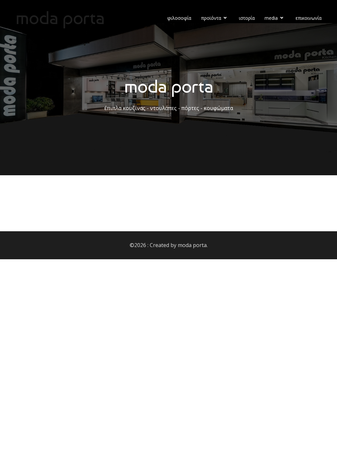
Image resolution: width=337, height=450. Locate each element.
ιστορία (247, 18)
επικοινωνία (309, 18)
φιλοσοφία (179, 18)
